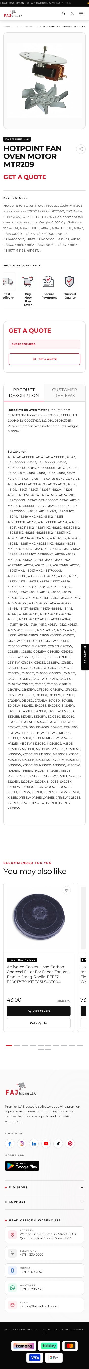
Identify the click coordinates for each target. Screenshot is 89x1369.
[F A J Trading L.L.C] (14, 13)
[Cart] (63, 13)
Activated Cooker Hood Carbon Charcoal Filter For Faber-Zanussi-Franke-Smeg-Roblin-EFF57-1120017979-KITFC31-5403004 (38, 974)
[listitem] (9, 1143)
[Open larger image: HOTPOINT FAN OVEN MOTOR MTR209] (44, 81)
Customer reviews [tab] (64, 392)
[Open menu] (81, 13)
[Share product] (81, 149)
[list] (44, 967)
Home (6, 26)
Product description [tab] (24, 392)
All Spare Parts (27, 26)
